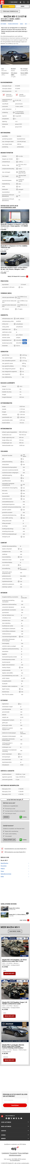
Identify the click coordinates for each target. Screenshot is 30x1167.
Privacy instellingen (23, 1153)
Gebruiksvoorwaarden (15, 1155)
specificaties (4, 863)
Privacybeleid (13, 1153)
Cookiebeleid (5, 1153)
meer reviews (23, 920)
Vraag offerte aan (9, 839)
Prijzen (24, 340)
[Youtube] (21, 1118)
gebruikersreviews (6, 874)
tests (2, 871)
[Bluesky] (14, 1118)
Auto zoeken (3, 23)
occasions (4, 866)
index (2, 876)
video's (3, 868)
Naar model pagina (15, 931)
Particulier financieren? (9, 95)
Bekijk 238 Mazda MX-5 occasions (17, 276)
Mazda (21, 23)
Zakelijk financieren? (22, 95)
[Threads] (16, 1118)
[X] (11, 1118)
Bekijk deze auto (9, 973)
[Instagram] (9, 1118)
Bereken (6, 817)
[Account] (20, 2)
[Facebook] (6, 1118)
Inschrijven (15, 1105)
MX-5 (26, 23)
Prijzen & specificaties (13, 23)
